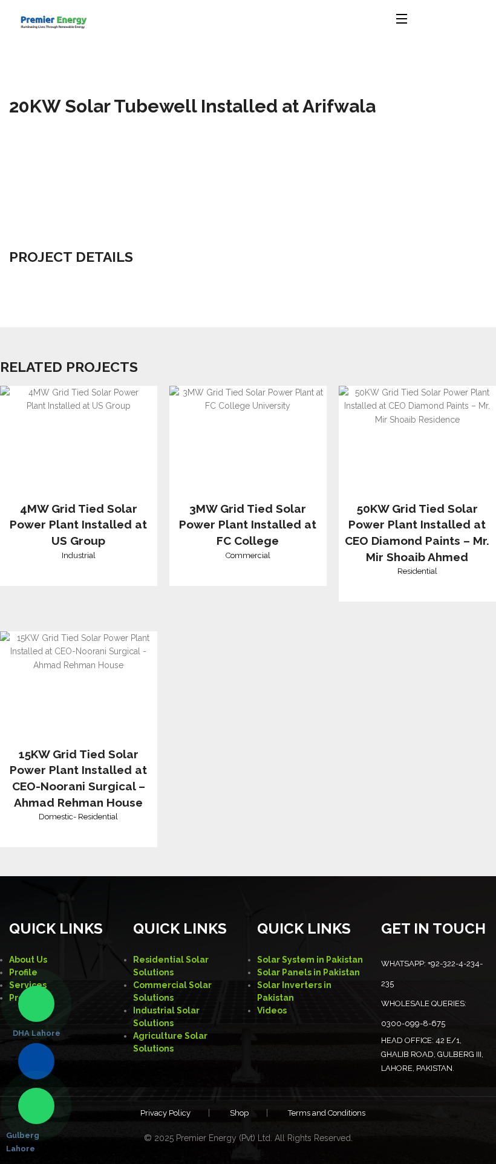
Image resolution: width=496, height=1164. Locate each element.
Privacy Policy (165, 1112)
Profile (23, 972)
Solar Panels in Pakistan (308, 972)
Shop (239, 1112)
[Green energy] (53, 18)
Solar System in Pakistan (310, 959)
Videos (272, 1010)
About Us (28, 959)
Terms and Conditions (326, 1112)
